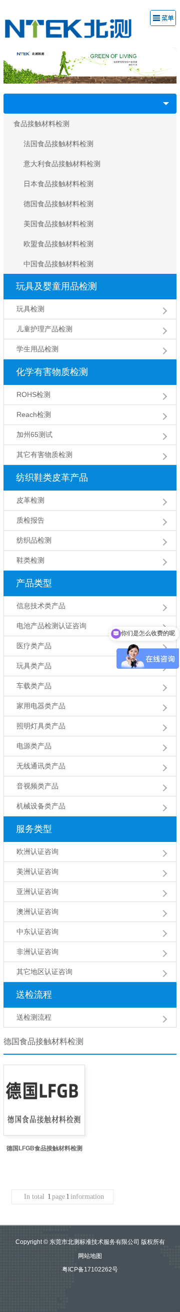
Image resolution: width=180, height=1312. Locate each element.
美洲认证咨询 (37, 871)
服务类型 (34, 829)
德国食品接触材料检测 (59, 204)
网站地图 (90, 1255)
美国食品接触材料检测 (59, 224)
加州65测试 (34, 434)
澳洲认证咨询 (37, 912)
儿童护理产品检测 (44, 329)
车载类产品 (34, 686)
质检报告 (30, 520)
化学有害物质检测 (52, 372)
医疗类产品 (34, 646)
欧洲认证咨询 (37, 851)
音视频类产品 (37, 786)
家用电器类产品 (41, 706)
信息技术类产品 (41, 606)
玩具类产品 (34, 666)
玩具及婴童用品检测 (56, 286)
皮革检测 (30, 500)
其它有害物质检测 (44, 455)
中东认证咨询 (37, 932)
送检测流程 (34, 1017)
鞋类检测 (30, 560)
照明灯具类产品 (41, 726)
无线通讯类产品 (41, 766)
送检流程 (34, 995)
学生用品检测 (37, 349)
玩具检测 (30, 309)
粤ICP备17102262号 (90, 1269)
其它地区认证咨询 (44, 972)
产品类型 (34, 583)
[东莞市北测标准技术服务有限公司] (76, 28)
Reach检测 (33, 414)
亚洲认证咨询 (37, 892)
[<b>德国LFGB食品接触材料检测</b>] (44, 1100)
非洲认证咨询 (37, 952)
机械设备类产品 (41, 806)
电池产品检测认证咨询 (51, 626)
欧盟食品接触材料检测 (59, 244)
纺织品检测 (34, 540)
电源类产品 (34, 746)
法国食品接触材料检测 (59, 144)
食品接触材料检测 (42, 124)
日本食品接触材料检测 (59, 184)
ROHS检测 (33, 394)
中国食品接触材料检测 (59, 264)
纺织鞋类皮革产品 (52, 478)
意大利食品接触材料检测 (62, 164)
